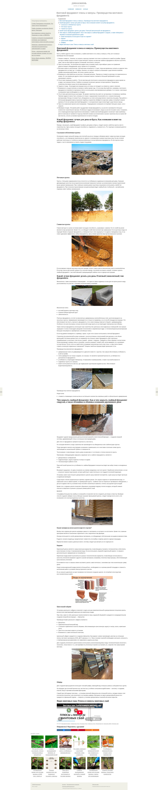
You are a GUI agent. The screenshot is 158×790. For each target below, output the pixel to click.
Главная (71, 8)
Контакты (64, 784)
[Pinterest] (78, 730)
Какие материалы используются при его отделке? (76, 36)
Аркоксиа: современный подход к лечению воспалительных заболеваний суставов (42, 46)
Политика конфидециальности (68, 786)
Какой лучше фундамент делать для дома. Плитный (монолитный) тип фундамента (85, 31)
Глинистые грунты (66, 29)
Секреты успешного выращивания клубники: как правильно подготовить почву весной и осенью (43, 40)
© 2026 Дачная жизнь (36, 784)
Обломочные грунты (75, 723)
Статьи (85, 8)
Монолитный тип (99, 723)
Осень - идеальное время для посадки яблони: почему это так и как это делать (42, 53)
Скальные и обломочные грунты (71, 25)
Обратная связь (95, 784)
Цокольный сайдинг (67, 40)
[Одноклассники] (92, 730)
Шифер (63, 42)
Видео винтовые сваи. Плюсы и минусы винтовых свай (77, 44)
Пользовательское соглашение (73, 784)
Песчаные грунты (66, 27)
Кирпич (63, 38)
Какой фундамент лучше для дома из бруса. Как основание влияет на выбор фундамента (87, 23)
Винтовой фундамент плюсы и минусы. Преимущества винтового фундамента (84, 21)
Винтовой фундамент (65, 723)
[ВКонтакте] (64, 730)
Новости (78, 8)
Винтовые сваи (115, 723)
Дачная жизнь (79, 3)
